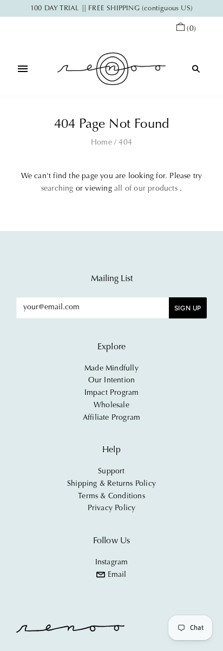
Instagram (111, 563)
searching (57, 189)
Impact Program (111, 393)
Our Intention (111, 381)
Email (115, 575)
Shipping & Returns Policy (111, 484)
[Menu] (22, 69)
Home (101, 143)
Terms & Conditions (111, 496)
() (191, 29)
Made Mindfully (111, 369)
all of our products (146, 189)
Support (111, 472)
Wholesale (111, 405)
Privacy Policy (112, 508)
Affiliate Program (111, 418)
